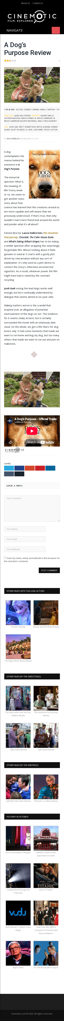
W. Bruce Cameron (43, 118)
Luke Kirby (38, 129)
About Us (25, 3)
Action (19, 109)
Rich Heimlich (13, 138)
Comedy (28, 109)
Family (43, 109)
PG (58, 109)
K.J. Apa (29, 129)
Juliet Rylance (18, 129)
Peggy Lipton (50, 129)
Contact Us (38, 3)
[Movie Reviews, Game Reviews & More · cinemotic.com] (32, 16)
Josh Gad (14, 127)
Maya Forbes (27, 118)
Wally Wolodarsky (47, 121)
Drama (35, 109)
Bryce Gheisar (43, 127)
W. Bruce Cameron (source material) (29, 119)
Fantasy (51, 109)
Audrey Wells (47, 115)
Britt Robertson (27, 127)
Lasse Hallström (22, 115)
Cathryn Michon (12, 118)
